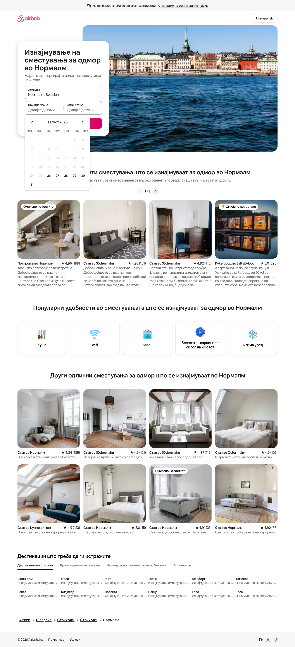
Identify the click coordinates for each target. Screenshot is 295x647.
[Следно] (155, 191)
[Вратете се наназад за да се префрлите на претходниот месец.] (32, 122)
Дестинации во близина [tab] (35, 565)
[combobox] (63, 94)
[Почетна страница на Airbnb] (28, 18)
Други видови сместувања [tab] (80, 565)
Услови (75, 640)
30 (83, 176)
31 (31, 185)
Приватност (57, 640)
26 (49, 176)
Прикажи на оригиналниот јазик (184, 6)
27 (57, 176)
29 (74, 176)
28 (66, 176)
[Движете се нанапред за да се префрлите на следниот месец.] (82, 122)
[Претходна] (139, 191)
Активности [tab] (182, 565)
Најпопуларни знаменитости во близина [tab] (136, 565)
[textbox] (44, 109)
